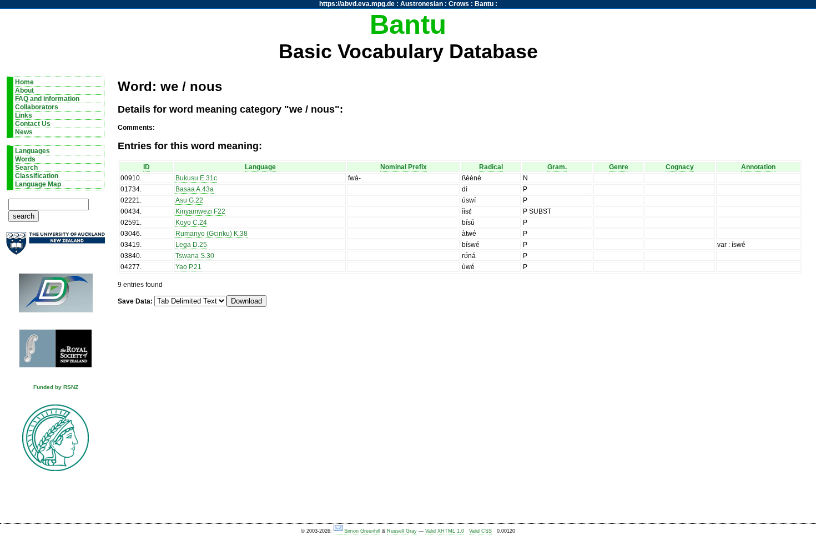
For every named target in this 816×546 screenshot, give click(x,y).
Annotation (758, 167)
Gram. (557, 167)
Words (25, 159)
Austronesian (421, 4)
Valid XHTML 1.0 (444, 531)
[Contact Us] (339, 531)
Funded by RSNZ (55, 387)
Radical (491, 167)
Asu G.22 (189, 200)
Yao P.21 (188, 267)
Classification (36, 176)
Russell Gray (402, 531)
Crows (459, 4)
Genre (618, 167)
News (24, 132)
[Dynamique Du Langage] (55, 296)
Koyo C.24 (191, 222)
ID (146, 167)
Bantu (484, 4)
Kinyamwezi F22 (200, 211)
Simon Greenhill (362, 531)
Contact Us (33, 124)
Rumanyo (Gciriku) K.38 (211, 233)
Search (26, 167)
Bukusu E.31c (196, 178)
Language (260, 167)
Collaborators (36, 107)
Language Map (38, 184)
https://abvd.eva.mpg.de (357, 4)
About (24, 90)
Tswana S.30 (194, 256)
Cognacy (680, 167)
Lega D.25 (191, 245)
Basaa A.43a (194, 189)
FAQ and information (47, 99)
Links (23, 115)
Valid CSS (480, 531)
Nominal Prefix (403, 167)
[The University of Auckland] (55, 247)
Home (24, 82)
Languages (32, 151)
